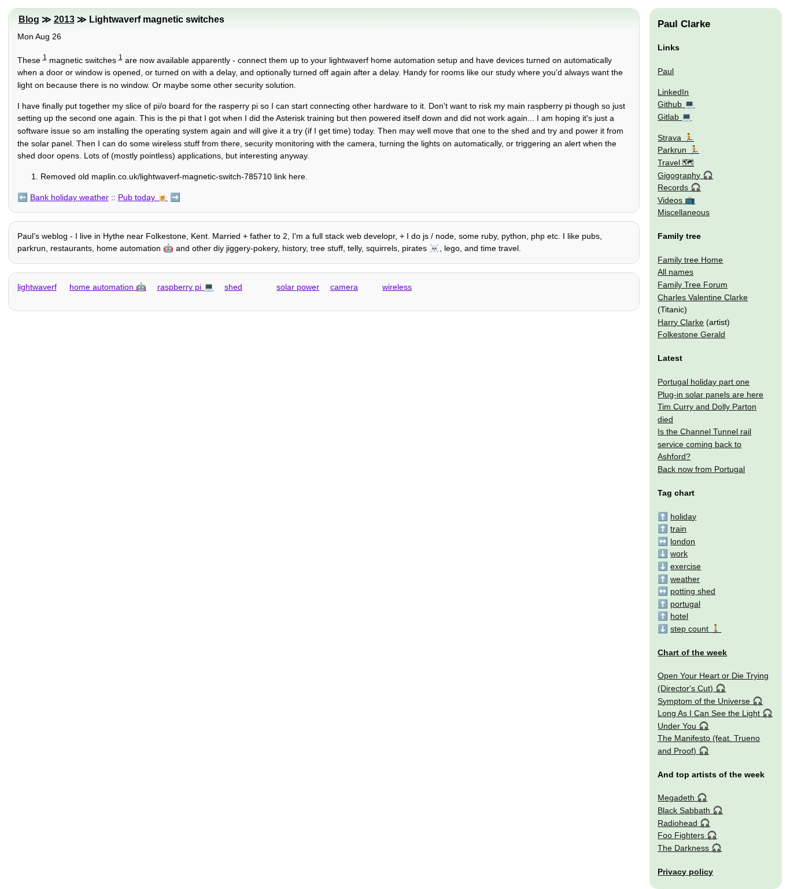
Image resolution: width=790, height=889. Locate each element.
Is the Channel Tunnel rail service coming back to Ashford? (704, 444)
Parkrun (672, 149)
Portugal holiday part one (704, 381)
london (682, 541)
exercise (685, 566)
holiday (683, 516)
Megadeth (676, 797)
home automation (101, 287)
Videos (670, 200)
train (678, 528)
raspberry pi (179, 287)
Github (670, 104)
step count (689, 628)
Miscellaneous (684, 212)
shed (233, 287)
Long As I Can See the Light (709, 713)
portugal (685, 603)
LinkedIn (673, 92)
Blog (29, 19)
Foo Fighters (681, 835)
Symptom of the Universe (704, 701)
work (679, 553)
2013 (64, 19)
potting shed (692, 591)
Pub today (136, 197)
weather (685, 579)
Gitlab (668, 116)
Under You (677, 726)
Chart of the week (692, 652)
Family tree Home (690, 259)
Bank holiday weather (69, 197)
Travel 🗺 (676, 162)
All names (675, 271)
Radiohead (677, 823)
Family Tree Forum (693, 284)
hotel (679, 616)
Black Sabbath (684, 810)
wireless (397, 287)
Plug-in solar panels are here (710, 394)
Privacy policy (685, 871)
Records (673, 187)
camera (344, 287)
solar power (297, 287)
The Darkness (683, 848)
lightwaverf (37, 287)
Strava (669, 137)
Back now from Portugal (701, 469)
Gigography (679, 175)
